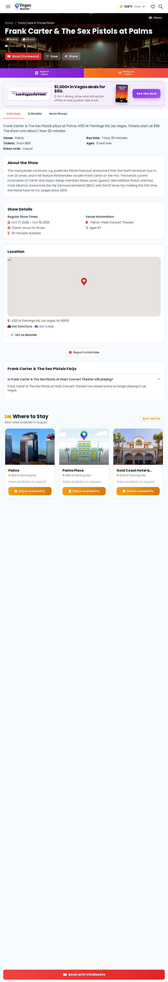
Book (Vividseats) (25, 56)
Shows (9, 23)
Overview (13, 114)
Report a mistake (86, 352)
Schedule (35, 114)
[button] (84, 282)
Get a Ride (46, 326)
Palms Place (73, 470)
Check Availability (31, 491)
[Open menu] (8, 7)
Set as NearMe (26, 335)
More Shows (58, 114)
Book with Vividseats (86, 974)
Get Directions (22, 326)
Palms (13, 39)
